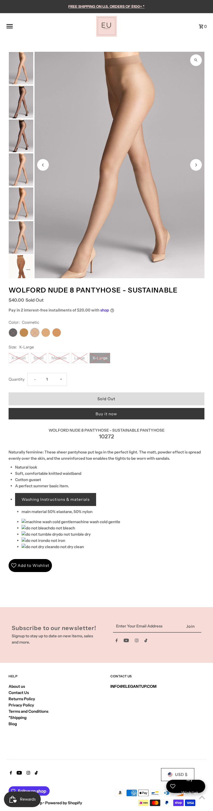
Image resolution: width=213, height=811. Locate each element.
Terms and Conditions (28, 711)
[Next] (196, 165)
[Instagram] (136, 641)
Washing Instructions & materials (56, 499)
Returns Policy (22, 698)
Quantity (17, 379)
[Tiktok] (145, 641)
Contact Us (19, 692)
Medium (58, 357)
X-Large (99, 357)
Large (79, 357)
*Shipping (17, 717)
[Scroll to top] (202, 797)
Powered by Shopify (63, 802)
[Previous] (43, 165)
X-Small (18, 357)
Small (39, 357)
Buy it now (106, 413)
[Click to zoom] (196, 60)
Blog (13, 723)
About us (17, 686)
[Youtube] (126, 641)
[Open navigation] (49, 26)
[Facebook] (117, 641)
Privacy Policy (21, 705)
